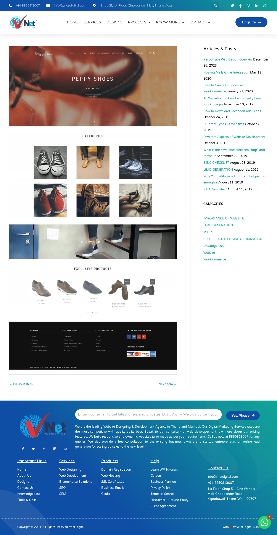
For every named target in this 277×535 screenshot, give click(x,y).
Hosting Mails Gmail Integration (226, 72)
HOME (72, 22)
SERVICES (92, 22)
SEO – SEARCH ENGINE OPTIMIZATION (233, 239)
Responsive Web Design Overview (227, 59)
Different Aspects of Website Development (234, 137)
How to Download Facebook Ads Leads (232, 111)
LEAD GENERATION (218, 170)
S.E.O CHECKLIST (216, 163)
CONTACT (198, 22)
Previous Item (21, 384)
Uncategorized (214, 246)
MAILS (208, 232)
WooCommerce (214, 259)
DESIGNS (114, 22)
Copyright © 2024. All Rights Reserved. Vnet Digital (50, 527)
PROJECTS (137, 22)
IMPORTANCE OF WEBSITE (223, 218)
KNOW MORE (168, 22)
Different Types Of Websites (223, 124)
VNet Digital (244, 527)
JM (258, 527)
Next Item (168, 384)
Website (209, 253)
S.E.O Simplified (215, 189)
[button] (215, 5)
